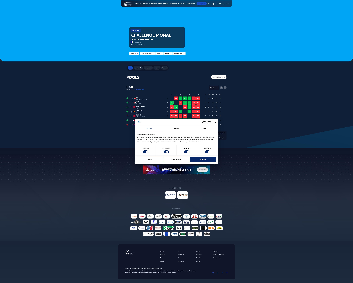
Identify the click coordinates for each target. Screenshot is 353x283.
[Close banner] (215, 122)
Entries (158, 54)
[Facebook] (217, 272)
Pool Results (138, 68)
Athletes (145, 3)
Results (167, 54)
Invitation (133, 54)
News (160, 3)
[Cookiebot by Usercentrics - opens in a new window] (203, 122)
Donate (198, 251)
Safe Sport (173, 3)
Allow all (203, 159)
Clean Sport (182, 3)
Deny (150, 159)
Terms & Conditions (218, 254)
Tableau (157, 68)
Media (165, 3)
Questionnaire (178, 54)
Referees (154, 3)
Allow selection (177, 159)
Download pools (217, 77)
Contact (180, 258)
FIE (178, 251)
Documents (181, 261)
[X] (222, 272)
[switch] (166, 151)
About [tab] (204, 128)
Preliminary (148, 68)
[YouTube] (227, 272)
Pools (130, 68)
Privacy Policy (217, 258)
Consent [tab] (149, 128)
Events (137, 3)
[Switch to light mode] (213, 4)
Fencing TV (181, 254)
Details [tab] (176, 128)
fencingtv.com (202, 4)
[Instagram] (213, 272)
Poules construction (146, 54)
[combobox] (219, 3)
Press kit (198, 261)
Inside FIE (191, 3)
